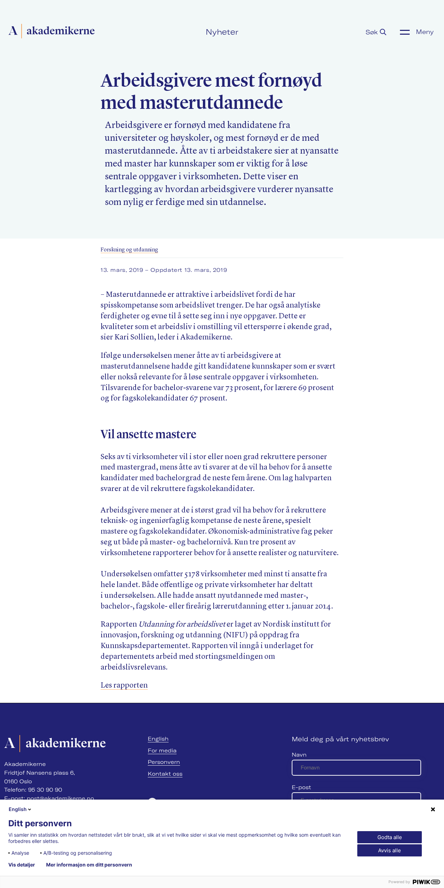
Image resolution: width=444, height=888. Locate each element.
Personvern (164, 762)
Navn (299, 754)
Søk (373, 32)
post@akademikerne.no (60, 798)
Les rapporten (124, 685)
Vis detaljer (21, 865)
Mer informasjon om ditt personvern (89, 865)
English (158, 738)
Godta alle (389, 837)
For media (162, 750)
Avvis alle (389, 850)
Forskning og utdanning (129, 250)
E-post (301, 787)
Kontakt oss (165, 773)
